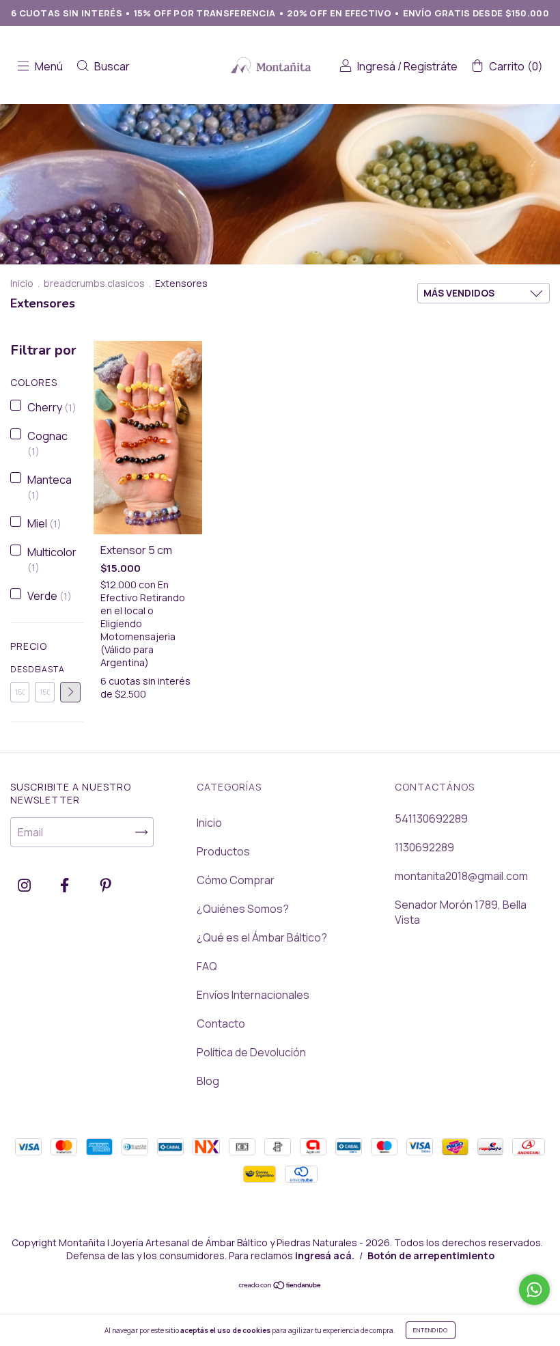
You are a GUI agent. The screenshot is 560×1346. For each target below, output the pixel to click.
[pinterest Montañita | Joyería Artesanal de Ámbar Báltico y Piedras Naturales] (106, 884)
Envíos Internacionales (253, 994)
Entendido (430, 1330)
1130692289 (424, 847)
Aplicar (70, 692)
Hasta (44, 669)
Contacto (221, 1023)
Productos (223, 851)
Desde (19, 669)
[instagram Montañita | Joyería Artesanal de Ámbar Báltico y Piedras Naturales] (25, 884)
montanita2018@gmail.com (461, 875)
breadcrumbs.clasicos (94, 283)
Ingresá (376, 66)
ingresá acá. (324, 1255)
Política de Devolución (251, 1052)
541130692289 (431, 818)
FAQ (207, 966)
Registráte (431, 66)
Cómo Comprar (236, 880)
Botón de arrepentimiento (430, 1255)
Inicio (21, 283)
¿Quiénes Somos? (243, 908)
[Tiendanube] (280, 1285)
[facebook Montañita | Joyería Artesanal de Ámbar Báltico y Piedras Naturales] (66, 884)
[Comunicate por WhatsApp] (534, 1289)
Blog (208, 1080)
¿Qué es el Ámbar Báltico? (262, 937)
